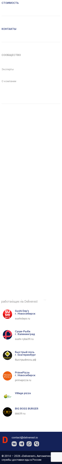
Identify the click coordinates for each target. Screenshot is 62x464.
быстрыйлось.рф (25, 359)
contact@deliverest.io (25, 437)
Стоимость (10, 3)
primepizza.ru (23, 380)
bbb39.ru (20, 413)
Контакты (9, 29)
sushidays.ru (22, 318)
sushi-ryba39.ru (24, 339)
